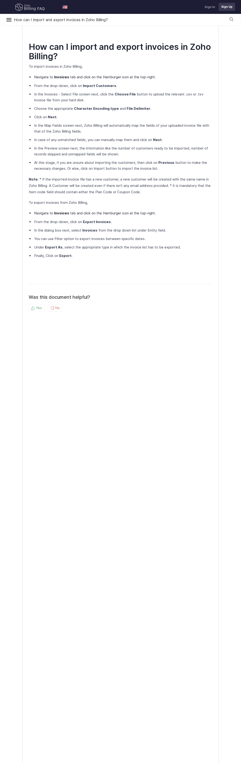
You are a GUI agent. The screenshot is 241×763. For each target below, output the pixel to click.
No (57, 308)
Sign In (210, 7)
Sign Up (227, 6)
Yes (38, 308)
